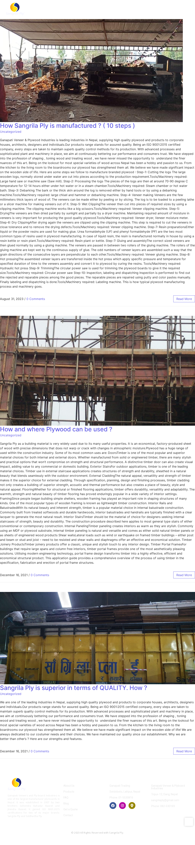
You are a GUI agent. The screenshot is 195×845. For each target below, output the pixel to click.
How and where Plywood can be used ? (56, 429)
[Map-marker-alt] (132, 805)
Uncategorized (10, 131)
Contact (68, 815)
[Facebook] (112, 805)
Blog (66, 803)
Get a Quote (70, 809)
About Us (68, 785)
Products (68, 791)
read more (184, 299)
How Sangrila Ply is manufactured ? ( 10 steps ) (67, 125)
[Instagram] (122, 805)
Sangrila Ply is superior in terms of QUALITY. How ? (73, 687)
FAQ (65, 797)
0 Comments (35, 299)
